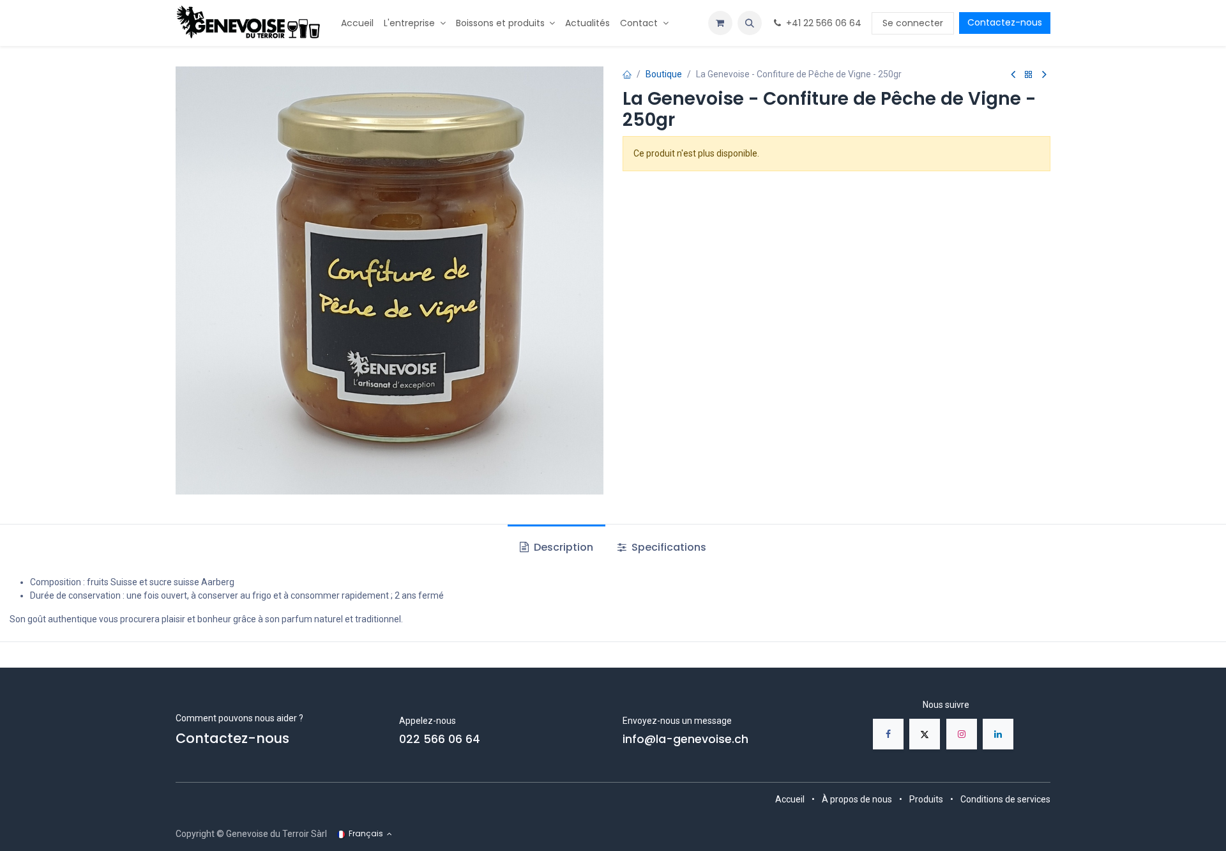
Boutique (664, 74)
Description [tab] (562, 547)
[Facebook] (888, 734)
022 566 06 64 (439, 739)
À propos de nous (857, 799)
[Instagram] (961, 734)
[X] (924, 734)
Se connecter (912, 23)
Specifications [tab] (667, 547)
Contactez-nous (1004, 22)
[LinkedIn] (998, 734)
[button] (750, 23)
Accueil (790, 799)
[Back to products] (1028, 75)
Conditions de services (1005, 799)
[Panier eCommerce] (720, 23)
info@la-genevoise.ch (685, 739)
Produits (926, 799)
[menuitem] (357, 23)
